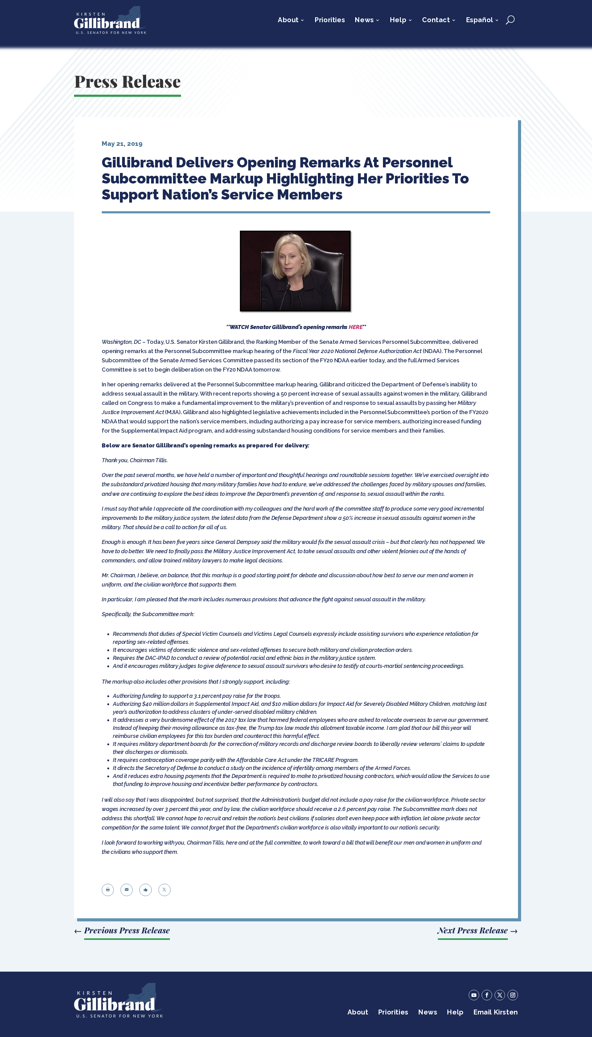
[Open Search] (510, 20)
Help (398, 21)
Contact (436, 21)
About (288, 21)
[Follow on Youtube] (474, 995)
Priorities (329, 21)
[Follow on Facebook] (487, 995)
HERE (355, 327)
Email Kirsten (495, 1013)
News (364, 21)
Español (479, 21)
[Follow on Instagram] (513, 995)
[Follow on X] (500, 995)
